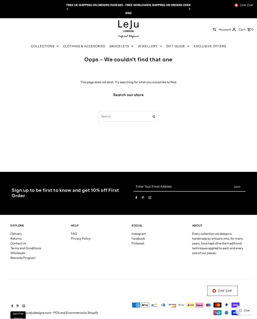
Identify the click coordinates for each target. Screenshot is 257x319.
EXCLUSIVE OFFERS (210, 46)
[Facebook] (136, 198)
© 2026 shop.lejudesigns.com (31, 313)
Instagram (139, 234)
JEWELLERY (148, 46)
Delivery (16, 234)
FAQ (74, 234)
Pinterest (138, 243)
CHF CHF (246, 5)
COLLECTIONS (42, 46)
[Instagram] (150, 198)
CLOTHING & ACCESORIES (84, 46)
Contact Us (18, 243)
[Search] (214, 29)
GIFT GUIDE (175, 46)
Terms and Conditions (25, 248)
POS (56, 313)
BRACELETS (119, 46)
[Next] (189, 9)
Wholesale (17, 253)
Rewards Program (23, 258)
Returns (15, 238)
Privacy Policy (81, 238)
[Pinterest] (143, 198)
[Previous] (68, 9)
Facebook (138, 238)
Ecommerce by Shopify (82, 313)
